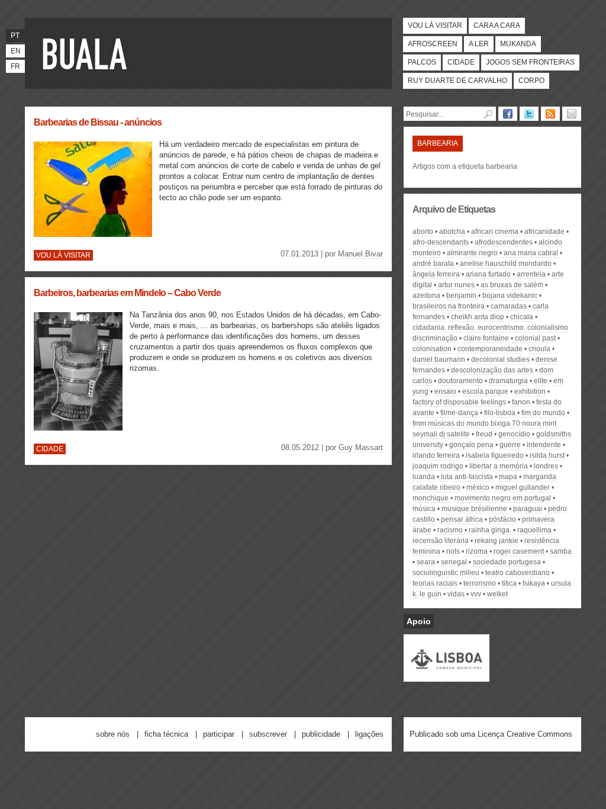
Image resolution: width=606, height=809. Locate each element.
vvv (475, 594)
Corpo (531, 80)
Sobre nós (113, 734)
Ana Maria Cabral (531, 253)
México (477, 487)
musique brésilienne (474, 509)
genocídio (514, 434)
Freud (484, 434)
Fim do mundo (543, 413)
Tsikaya (534, 583)
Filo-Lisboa (499, 413)
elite (540, 381)
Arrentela (531, 274)
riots (453, 551)
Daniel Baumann (438, 359)
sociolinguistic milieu (445, 573)
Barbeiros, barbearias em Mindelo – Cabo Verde (127, 293)
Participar (218, 734)
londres (546, 466)
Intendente (544, 445)
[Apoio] (446, 676)
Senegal (454, 562)
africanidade (544, 231)
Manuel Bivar (360, 253)
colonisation (432, 349)
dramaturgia (508, 381)
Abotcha (452, 231)
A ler (479, 44)
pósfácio (502, 519)
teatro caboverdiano (517, 573)
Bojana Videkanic (509, 295)
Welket (497, 594)
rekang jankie (496, 541)
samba (561, 551)
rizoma (477, 551)
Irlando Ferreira (436, 455)
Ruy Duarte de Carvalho (457, 80)
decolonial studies (500, 359)
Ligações (369, 734)
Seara (426, 562)
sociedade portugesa (507, 562)
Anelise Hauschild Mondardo (506, 263)
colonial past (535, 338)
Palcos (422, 62)
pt (15, 35)
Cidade (461, 62)
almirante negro (472, 253)
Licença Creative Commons (525, 734)
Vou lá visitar (435, 25)
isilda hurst (547, 455)
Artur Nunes (456, 285)
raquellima (534, 530)
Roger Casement (519, 551)
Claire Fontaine (486, 338)
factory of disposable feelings (459, 402)
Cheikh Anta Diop (477, 317)
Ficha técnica (166, 734)
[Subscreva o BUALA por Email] (571, 114)
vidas (456, 594)
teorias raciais (434, 583)
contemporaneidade (490, 349)
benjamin (461, 295)
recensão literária (440, 541)
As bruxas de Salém (512, 285)
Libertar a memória (498, 466)
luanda (423, 477)
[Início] (87, 53)
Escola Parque (485, 391)
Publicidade (321, 734)
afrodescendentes (504, 242)
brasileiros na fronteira (448, 306)
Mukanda (518, 44)
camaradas (509, 306)
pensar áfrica (462, 519)
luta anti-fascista (467, 477)
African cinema (494, 231)
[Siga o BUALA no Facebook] (507, 114)
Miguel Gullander (522, 487)
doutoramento (460, 381)
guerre (510, 445)
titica (509, 583)
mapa (508, 477)
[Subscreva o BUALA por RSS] (550, 114)
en (16, 51)
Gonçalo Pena (471, 445)
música (424, 509)
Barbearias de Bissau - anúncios (98, 122)
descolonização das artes (492, 370)
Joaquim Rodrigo (437, 466)
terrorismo (479, 583)
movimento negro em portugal (502, 498)
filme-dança (459, 413)
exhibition (530, 391)
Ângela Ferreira (436, 274)
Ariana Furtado (488, 274)
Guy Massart (361, 447)
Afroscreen (432, 44)
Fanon (521, 402)
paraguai (527, 509)
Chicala (521, 317)
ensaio (445, 391)
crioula (539, 349)
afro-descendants (440, 242)
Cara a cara (496, 25)
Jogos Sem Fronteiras (530, 62)
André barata (433, 263)
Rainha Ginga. (490, 530)
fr (15, 66)
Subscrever (268, 734)
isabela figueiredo (495, 455)
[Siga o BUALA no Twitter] (529, 114)
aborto (422, 231)
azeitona (426, 295)
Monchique (430, 498)
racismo (450, 530)
